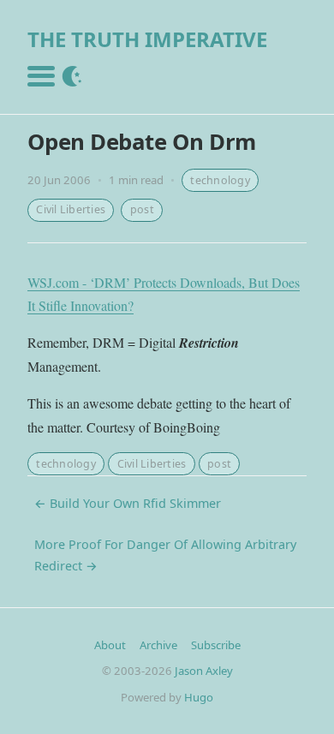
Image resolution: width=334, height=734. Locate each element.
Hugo (198, 697)
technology (220, 180)
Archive (158, 645)
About (110, 645)
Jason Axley (204, 670)
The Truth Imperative (147, 39)
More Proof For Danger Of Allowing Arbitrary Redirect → (165, 554)
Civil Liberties (70, 209)
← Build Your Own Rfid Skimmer (127, 503)
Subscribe (216, 645)
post (142, 209)
